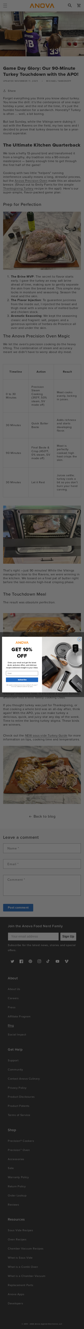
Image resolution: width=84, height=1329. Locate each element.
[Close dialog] (79, 639)
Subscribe (22, 679)
